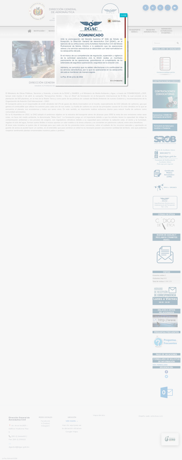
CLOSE (123, 15)
